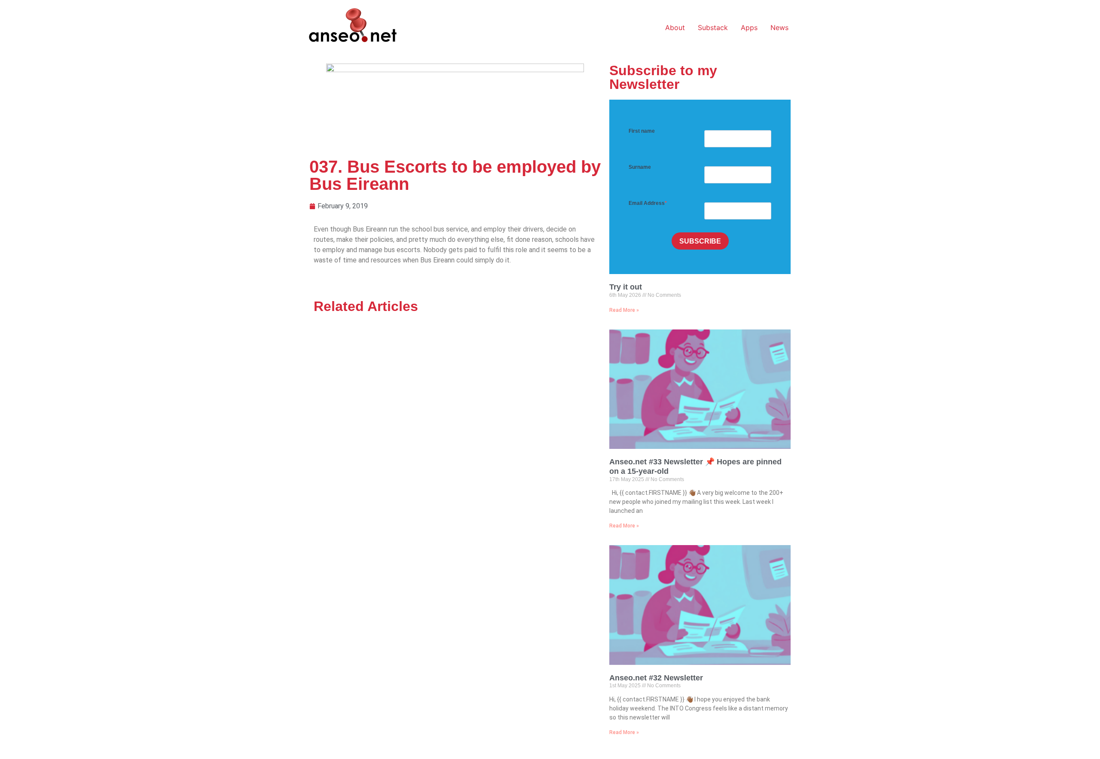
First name (642, 131)
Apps (749, 27)
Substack (713, 27)
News (779, 27)
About (675, 27)
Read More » (624, 310)
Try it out (625, 287)
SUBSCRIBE (700, 241)
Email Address (647, 203)
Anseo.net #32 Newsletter (656, 678)
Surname (640, 167)
